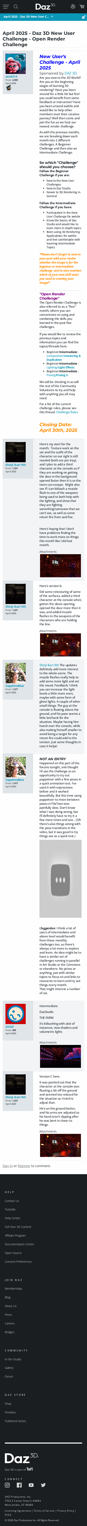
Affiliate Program (15, 1235)
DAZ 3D (71, 73)
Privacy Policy (65, 1510)
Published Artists (15, 1421)
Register (24, 1166)
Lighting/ (60, 367)
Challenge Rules (67, 412)
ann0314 (11, 76)
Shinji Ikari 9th (15, 465)
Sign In (8, 1166)
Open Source (13, 1253)
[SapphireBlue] (17, 673)
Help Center (12, 1218)
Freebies (10, 1412)
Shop (8, 1403)
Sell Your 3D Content (18, 1227)
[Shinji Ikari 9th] (17, 452)
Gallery (9, 1368)
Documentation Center (19, 1244)
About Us (11, 1306)
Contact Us (12, 1201)
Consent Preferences (18, 1261)
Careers (10, 1323)
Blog (7, 1297)
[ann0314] (17, 64)
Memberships (13, 1288)
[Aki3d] (17, 1014)
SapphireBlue (14, 686)
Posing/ (57, 375)
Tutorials (10, 1209)
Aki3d (9, 1027)
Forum (9, 1376)
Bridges (9, 1332)
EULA (8, 1514)
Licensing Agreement (18, 1510)
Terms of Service (44, 1510)
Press (8, 1315)
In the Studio (13, 1359)
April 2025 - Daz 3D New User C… (26, 16)
